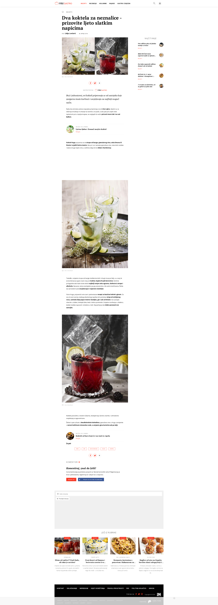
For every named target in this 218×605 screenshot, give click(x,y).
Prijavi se (71, 479)
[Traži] (154, 3)
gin (84, 449)
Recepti (69, 12)
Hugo (103, 449)
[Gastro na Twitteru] (139, 594)
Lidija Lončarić (70, 33)
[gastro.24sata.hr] (63, 3)
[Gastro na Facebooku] (136, 594)
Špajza (78, 132)
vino (77, 449)
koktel (112, 449)
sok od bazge (93, 449)
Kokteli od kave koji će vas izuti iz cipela (93, 436)
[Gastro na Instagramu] (142, 594)
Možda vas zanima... (82, 127)
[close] (174, 598)
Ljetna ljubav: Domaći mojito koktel (91, 129)
